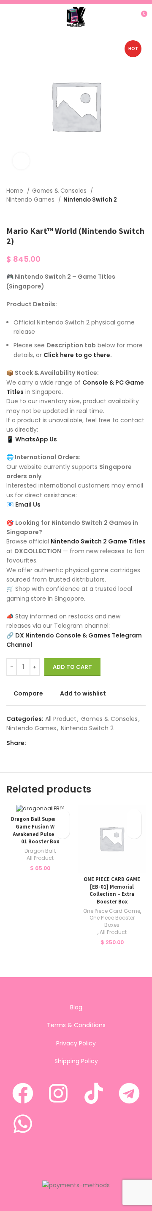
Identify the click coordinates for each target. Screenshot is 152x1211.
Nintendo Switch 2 (90, 200)
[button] (62, 831)
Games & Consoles (60, 191)
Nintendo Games (31, 200)
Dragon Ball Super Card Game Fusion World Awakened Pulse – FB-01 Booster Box (40, 830)
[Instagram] (58, 1093)
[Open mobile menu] (9, 16)
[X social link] (43, 742)
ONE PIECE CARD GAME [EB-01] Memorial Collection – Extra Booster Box (112, 890)
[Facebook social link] (33, 742)
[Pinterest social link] (52, 742)
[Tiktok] (93, 1093)
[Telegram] (129, 1093)
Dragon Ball (39, 851)
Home (15, 191)
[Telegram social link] (72, 742)
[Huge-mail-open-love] (76, 1153)
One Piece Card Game (111, 911)
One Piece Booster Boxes (112, 921)
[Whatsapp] (22, 1123)
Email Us (28, 504)
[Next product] (141, 213)
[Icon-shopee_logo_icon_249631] (58, 1123)
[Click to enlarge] (21, 160)
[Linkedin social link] (62, 742)
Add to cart (72, 667)
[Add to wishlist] (62, 816)
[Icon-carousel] (93, 1123)
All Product (60, 719)
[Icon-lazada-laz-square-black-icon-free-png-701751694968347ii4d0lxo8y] (129, 1123)
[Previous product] (124, 213)
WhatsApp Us (36, 439)
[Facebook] (22, 1093)
